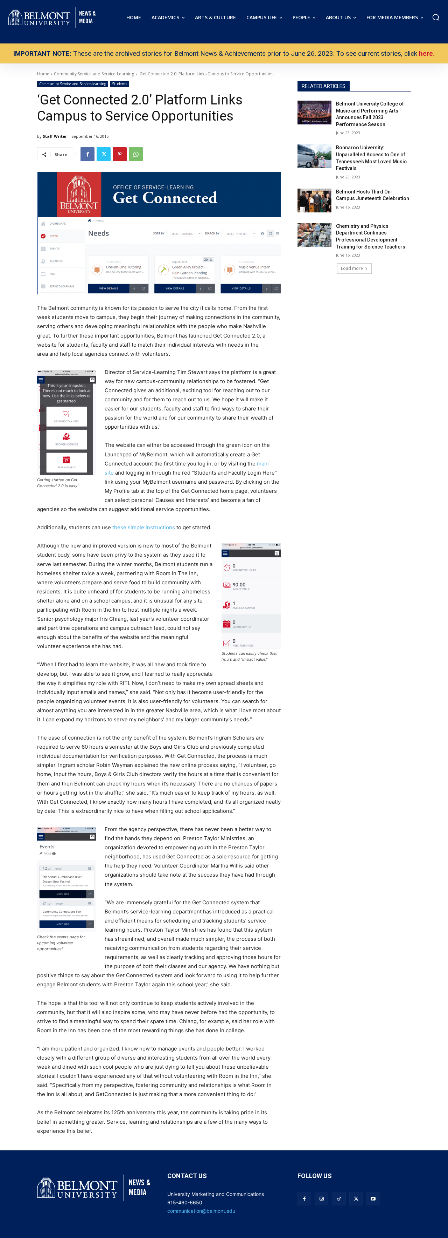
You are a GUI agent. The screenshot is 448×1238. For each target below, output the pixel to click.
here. (427, 53)
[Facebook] (87, 154)
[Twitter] (104, 154)
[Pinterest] (120, 154)
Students (119, 83)
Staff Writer (55, 136)
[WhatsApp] (136, 154)
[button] (436, 17)
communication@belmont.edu (201, 1211)
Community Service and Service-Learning (72, 83)
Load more (352, 268)
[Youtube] (373, 1198)
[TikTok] (338, 1198)
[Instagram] (321, 1198)
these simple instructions (143, 527)
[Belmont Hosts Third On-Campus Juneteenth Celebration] (314, 200)
